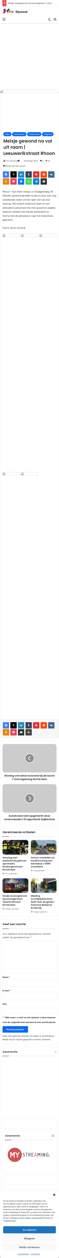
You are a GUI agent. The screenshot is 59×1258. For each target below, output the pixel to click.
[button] (54, 1194)
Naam (6, 977)
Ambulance (19, 134)
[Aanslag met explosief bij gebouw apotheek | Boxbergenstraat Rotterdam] (15, 847)
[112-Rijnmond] (15, 11)
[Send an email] (19, 161)
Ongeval (48, 134)
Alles (7, 134)
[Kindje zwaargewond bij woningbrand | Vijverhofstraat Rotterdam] (15, 885)
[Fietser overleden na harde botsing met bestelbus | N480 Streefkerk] (44, 847)
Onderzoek (34, 134)
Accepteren (29, 1229)
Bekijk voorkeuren (29, 1247)
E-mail (7, 990)
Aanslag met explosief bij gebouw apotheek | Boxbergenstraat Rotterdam (14, 863)
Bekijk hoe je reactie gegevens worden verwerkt (26, 1039)
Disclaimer (35, 1254)
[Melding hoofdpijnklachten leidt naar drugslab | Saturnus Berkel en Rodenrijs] (44, 885)
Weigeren (29, 1238)
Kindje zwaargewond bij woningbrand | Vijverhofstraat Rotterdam (15, 900)
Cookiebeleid (23, 1254)
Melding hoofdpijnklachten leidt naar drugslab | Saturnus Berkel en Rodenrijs (42, 901)
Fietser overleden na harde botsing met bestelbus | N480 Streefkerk (42, 862)
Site (5, 1004)
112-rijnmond (11, 161)
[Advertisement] (29, 56)
